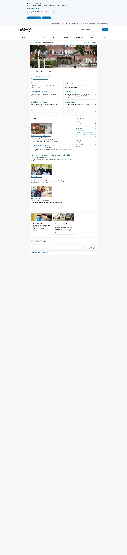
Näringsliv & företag (92, 36)
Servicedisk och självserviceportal (84, 132)
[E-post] (46, 252)
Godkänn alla (46, 18)
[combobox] (90, 29)
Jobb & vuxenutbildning (79, 36)
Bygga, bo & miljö (54, 36)
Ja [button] (84, 247)
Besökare (78, 121)
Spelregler (78, 142)
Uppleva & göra (43, 36)
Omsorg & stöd (33, 36)
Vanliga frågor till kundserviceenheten (85, 134)
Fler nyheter (33, 206)
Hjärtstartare (79, 128)
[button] (55, 23)
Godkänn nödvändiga (34, 18)
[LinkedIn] (44, 252)
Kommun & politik (103, 36)
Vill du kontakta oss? (91, 241)
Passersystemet (79, 144)
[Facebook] (39, 252)
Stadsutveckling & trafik (66, 36)
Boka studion (79, 123)
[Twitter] (41, 252)
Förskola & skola (23, 36)
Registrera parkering (81, 130)
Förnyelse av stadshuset (81, 126)
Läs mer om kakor (34, 8)
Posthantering (79, 146)
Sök (104, 29)
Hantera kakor (30, 13)
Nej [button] (91, 247)
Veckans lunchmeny (80, 137)
